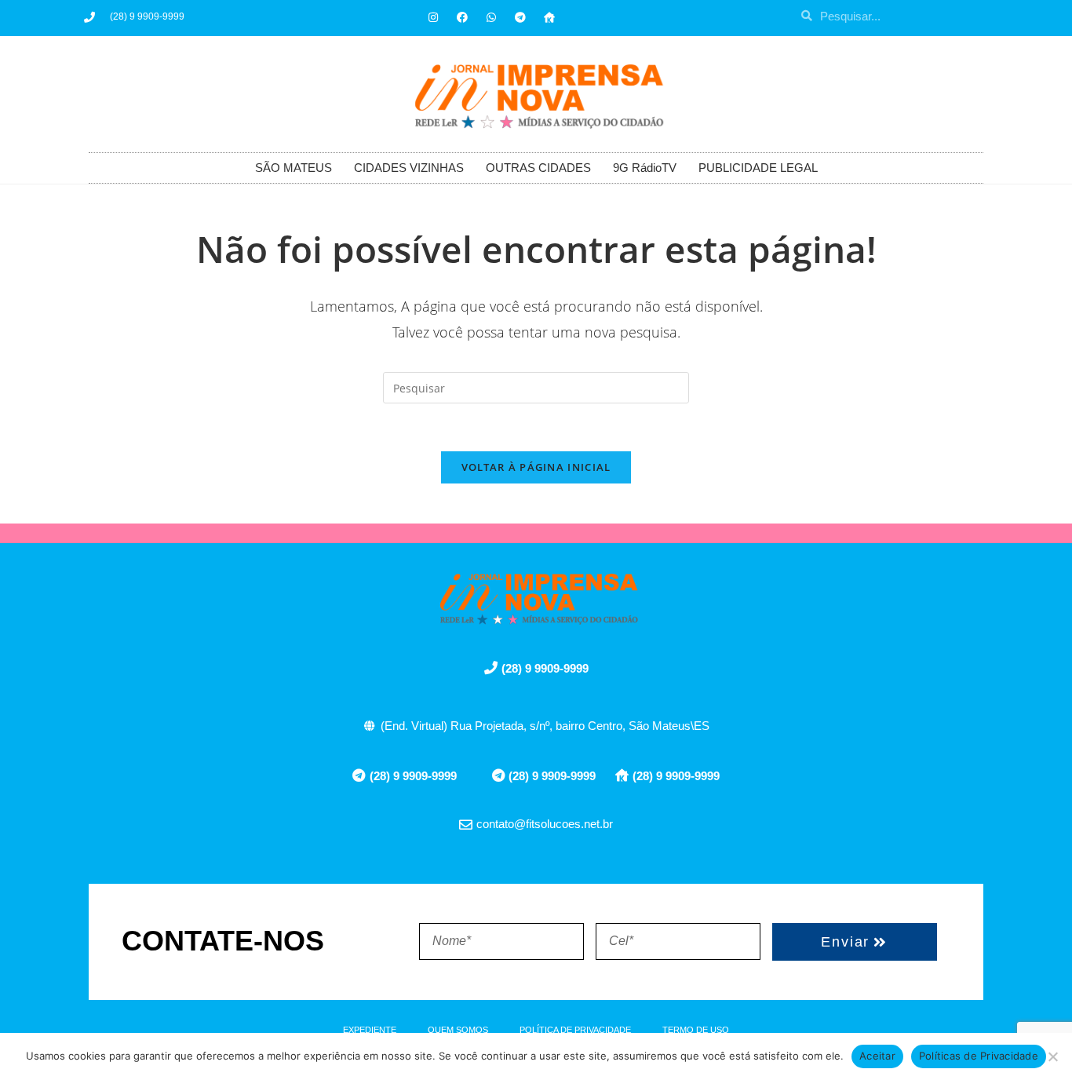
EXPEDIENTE (369, 1029)
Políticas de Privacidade (978, 1055)
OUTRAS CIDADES (538, 167)
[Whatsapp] (491, 17)
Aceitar (877, 1055)
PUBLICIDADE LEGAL (758, 167)
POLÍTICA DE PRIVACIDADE (575, 1029)
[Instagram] (433, 17)
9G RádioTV (644, 167)
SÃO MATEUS (293, 167)
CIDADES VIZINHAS (409, 167)
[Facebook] (462, 17)
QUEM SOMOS (458, 1029)
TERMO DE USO (695, 1029)
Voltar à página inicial (536, 467)
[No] (1052, 1056)
